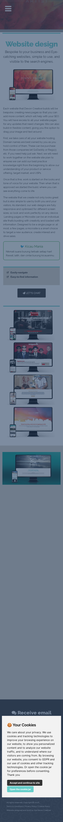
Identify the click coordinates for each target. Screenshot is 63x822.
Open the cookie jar (20, 789)
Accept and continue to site (25, 782)
